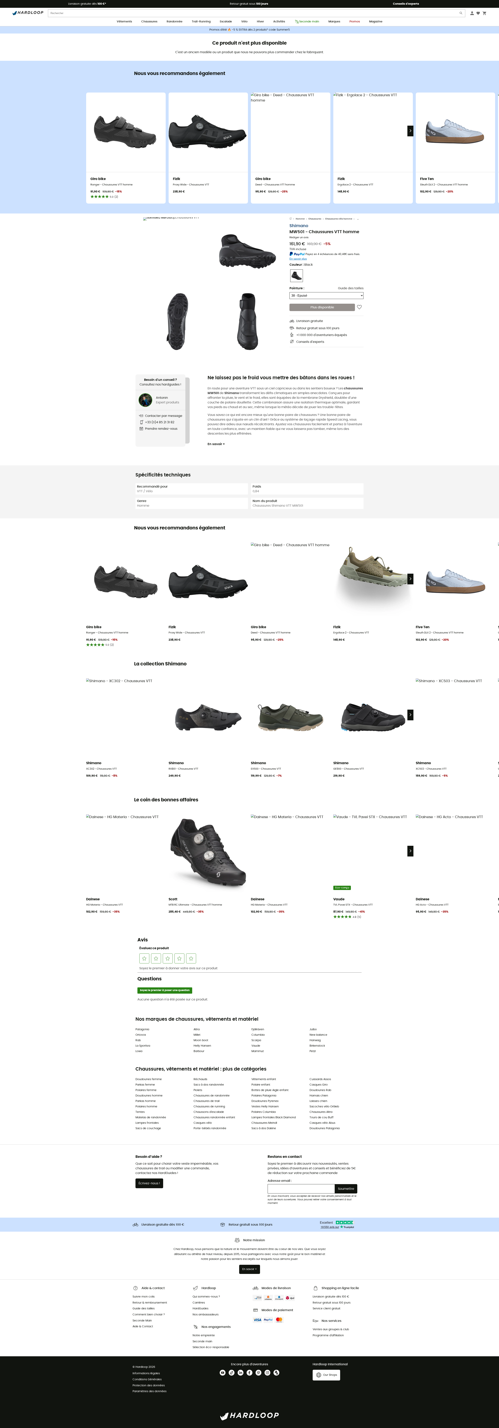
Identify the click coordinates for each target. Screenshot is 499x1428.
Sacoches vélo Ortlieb (324, 1106)
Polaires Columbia (263, 1112)
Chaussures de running (209, 1106)
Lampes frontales (147, 1123)
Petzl (313, 1051)
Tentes (140, 1112)
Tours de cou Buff (322, 1117)
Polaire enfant (260, 1084)
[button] (177, 251)
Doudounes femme (148, 1079)
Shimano (298, 226)
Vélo (244, 21)
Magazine (375, 21)
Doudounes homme (149, 1095)
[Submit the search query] (461, 14)
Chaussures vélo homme (338, 219)
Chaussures (149, 21)
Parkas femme (145, 1084)
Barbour (199, 1051)
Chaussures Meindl (264, 1123)
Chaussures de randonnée (212, 1095)
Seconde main (309, 21)
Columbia (258, 1035)
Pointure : (296, 288)
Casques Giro (319, 1084)
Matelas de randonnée (150, 1117)
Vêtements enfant (263, 1079)
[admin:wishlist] (359, 307)
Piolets (198, 1090)
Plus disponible (322, 307)
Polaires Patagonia (263, 1095)
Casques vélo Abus (322, 1123)
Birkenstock (317, 1045)
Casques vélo (203, 1123)
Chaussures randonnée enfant (214, 1117)
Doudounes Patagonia (325, 1128)
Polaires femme (146, 1090)
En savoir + (216, 444)
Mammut (257, 1051)
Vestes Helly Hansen (265, 1106)
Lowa (138, 1051)
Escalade (226, 21)
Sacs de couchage (148, 1128)
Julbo (313, 1029)
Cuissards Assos (320, 1079)
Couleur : (301, 264)
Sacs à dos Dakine (263, 1128)
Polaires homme (146, 1106)
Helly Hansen (202, 1045)
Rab (138, 1040)
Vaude (255, 1045)
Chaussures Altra (321, 1112)
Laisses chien (318, 1101)
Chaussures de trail (206, 1101)
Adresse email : (280, 1180)
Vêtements (124, 21)
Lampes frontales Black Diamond (273, 1117)
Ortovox (140, 1035)
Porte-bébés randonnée (210, 1128)
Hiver (260, 21)
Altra (197, 1029)
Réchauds (200, 1079)
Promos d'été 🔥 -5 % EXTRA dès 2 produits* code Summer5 (249, 29)
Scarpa (256, 1040)
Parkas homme (145, 1101)
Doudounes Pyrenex (265, 1101)
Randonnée (174, 21)
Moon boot (201, 1040)
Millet (197, 1035)
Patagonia (142, 1029)
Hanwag (315, 1040)
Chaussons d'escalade (209, 1112)
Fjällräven (257, 1029)
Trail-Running (201, 21)
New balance (318, 1035)
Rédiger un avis (299, 237)
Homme (300, 219)
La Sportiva (142, 1045)
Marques (334, 21)
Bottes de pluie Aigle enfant (269, 1090)
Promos (354, 21)
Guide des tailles (351, 288)
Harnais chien (319, 1095)
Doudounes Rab (320, 1090)
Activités (279, 21)
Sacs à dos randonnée (209, 1084)
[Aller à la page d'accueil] (292, 219)
